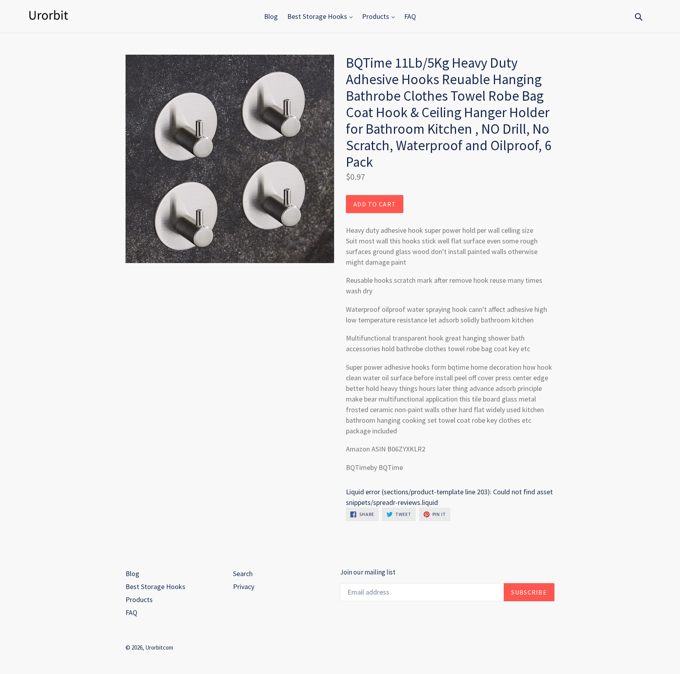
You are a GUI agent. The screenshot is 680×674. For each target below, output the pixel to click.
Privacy (243, 586)
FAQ (410, 16)
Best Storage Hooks (318, 16)
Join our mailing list (367, 572)
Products (376, 16)
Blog (271, 16)
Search (243, 573)
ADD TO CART (374, 204)
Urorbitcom (159, 647)
